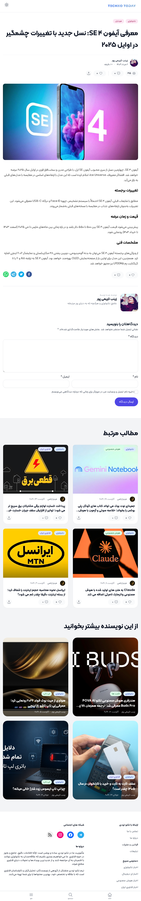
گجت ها (116, 693)
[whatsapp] (6, 274)
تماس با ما (132, 831)
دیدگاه (133, 336)
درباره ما (134, 838)
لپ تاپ (46, 693)
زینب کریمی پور (120, 60)
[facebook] (29, 274)
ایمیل (65, 377)
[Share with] (89, 73)
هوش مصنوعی (113, 449)
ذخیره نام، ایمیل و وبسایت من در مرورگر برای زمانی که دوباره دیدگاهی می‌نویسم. (92, 392)
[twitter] (21, 274)
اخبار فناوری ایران (129, 887)
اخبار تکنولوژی (131, 867)
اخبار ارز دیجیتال (130, 874)
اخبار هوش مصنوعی (127, 881)
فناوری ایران (45, 449)
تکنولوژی (132, 21)
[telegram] (14, 274)
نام (135, 377)
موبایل (118, 21)
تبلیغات (134, 851)
